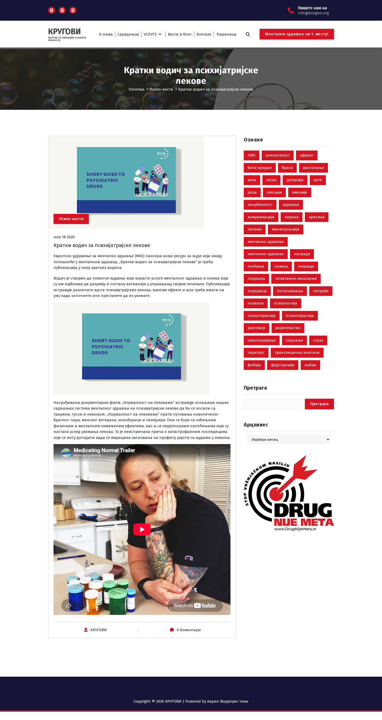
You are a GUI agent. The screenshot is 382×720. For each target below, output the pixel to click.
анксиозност (278, 155)
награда (302, 254)
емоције (274, 192)
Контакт (204, 34)
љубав (310, 365)
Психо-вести (161, 89)
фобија (254, 365)
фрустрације (282, 365)
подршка (256, 278)
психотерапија (262, 315)
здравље (291, 204)
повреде (306, 266)
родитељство (287, 327)
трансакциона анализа (297, 352)
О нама (106, 34)
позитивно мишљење (296, 278)
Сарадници (128, 34)
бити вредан (260, 167)
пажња (281, 266)
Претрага (255, 388)
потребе (320, 291)
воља (271, 180)
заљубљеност (260, 204)
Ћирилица (226, 34)
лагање (255, 229)
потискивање (290, 291)
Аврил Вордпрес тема (227, 701)
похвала (256, 303)
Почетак (136, 89)
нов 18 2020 (64, 237)
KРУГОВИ (98, 630)
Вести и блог (180, 34)
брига (287, 167)
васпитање (313, 167)
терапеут (256, 352)
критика (317, 217)
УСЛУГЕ (150, 34)
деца (252, 192)
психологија (285, 303)
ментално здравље (266, 241)
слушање (294, 340)
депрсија (295, 180)
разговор (256, 327)
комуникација (261, 217)
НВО (251, 155)
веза (252, 180)
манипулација (285, 229)
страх (318, 340)
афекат (307, 155)
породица (257, 291)
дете (318, 180)
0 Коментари (189, 630)
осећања (256, 266)
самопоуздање (262, 340)
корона (292, 217)
